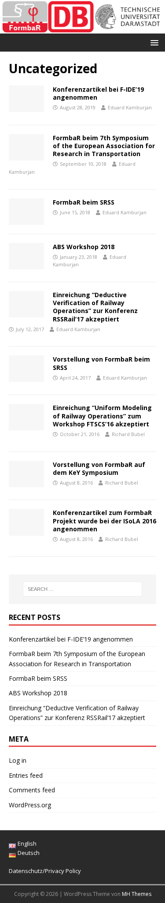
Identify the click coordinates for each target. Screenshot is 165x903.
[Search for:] (82, 589)
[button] (153, 42)
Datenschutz (26, 871)
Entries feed (26, 775)
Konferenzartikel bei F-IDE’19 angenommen (98, 93)
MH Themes (136, 894)
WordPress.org (30, 805)
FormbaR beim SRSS (83, 202)
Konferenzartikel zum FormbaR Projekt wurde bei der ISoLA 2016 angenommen (104, 520)
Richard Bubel (128, 434)
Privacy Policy (63, 871)
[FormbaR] (82, 28)
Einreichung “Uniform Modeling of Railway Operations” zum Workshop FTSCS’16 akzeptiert (102, 415)
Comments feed (32, 790)
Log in (17, 760)
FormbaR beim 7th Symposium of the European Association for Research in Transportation (104, 146)
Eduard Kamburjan (130, 107)
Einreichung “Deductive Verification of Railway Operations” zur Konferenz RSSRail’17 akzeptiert (95, 307)
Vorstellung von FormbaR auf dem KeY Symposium (99, 468)
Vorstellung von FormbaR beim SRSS (101, 363)
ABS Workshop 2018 (83, 247)
